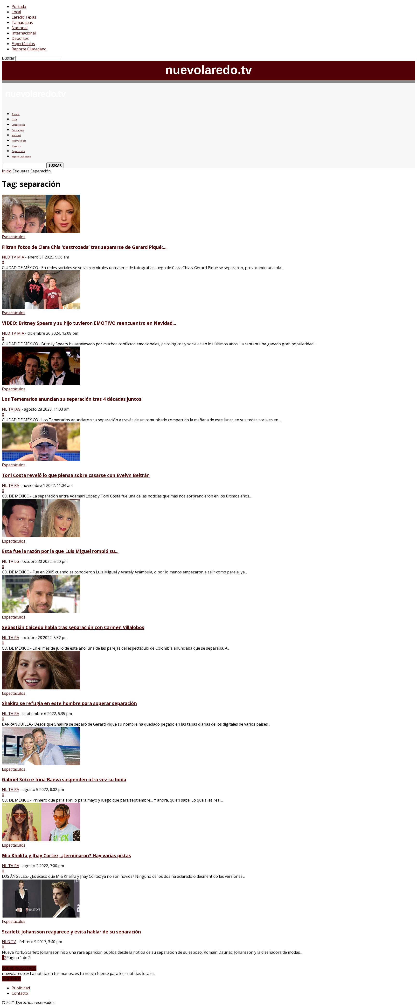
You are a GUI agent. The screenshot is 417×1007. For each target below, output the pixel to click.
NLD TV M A (13, 257)
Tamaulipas (22, 22)
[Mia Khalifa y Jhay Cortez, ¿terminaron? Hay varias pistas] (41, 840)
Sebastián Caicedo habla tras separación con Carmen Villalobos (73, 627)
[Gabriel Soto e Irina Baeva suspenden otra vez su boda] (41, 764)
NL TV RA (10, 485)
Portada (19, 6)
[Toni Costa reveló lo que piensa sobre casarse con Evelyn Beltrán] (41, 459)
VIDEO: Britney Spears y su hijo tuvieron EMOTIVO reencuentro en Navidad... (89, 323)
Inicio (7, 171)
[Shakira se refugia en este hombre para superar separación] (41, 688)
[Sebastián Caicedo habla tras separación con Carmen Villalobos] (41, 611)
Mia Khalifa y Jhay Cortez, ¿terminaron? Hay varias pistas (66, 855)
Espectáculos (23, 43)
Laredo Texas (24, 17)
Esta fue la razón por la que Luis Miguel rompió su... (60, 551)
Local (16, 11)
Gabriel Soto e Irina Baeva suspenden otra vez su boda (64, 779)
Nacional (20, 27)
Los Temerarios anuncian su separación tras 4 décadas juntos (71, 399)
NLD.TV (9, 941)
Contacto (20, 993)
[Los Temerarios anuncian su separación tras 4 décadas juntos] (41, 383)
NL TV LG (10, 561)
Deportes (20, 38)
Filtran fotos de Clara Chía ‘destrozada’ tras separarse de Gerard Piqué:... (84, 247)
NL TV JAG (11, 409)
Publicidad (21, 988)
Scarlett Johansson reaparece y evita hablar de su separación (71, 932)
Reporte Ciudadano (29, 49)
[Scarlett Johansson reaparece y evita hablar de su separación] (41, 916)
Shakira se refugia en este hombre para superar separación (69, 703)
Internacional (24, 33)
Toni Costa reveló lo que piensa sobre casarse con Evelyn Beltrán (76, 475)
